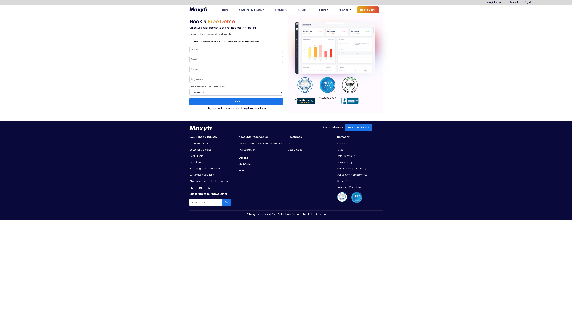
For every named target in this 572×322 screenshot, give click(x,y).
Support (514, 2)
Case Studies (295, 149)
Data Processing (346, 156)
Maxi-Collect (246, 164)
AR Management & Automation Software (261, 143)
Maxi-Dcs (244, 170)
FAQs (340, 149)
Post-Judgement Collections (205, 168)
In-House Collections (201, 143)
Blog (290, 143)
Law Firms (195, 162)
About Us (342, 143)
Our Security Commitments (352, 174)
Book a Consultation (358, 127)
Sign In (528, 2)
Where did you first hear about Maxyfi (207, 87)
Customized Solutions (201, 174)
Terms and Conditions (349, 187)
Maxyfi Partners (495, 2)
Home (225, 10)
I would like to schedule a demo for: (211, 34)
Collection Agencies (200, 149)
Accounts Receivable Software (243, 42)
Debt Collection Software (207, 42)
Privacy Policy (344, 162)
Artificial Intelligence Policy (351, 168)
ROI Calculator (247, 149)
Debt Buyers (196, 156)
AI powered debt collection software (209, 181)
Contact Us (343, 181)
